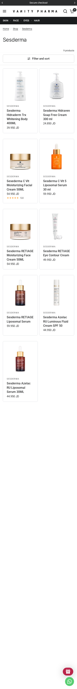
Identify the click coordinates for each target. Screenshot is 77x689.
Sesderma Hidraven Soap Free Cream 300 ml (56, 115)
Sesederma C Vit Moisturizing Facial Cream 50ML (19, 185)
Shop (15, 29)
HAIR (37, 20)
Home (6, 29)
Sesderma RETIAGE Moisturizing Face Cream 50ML (20, 255)
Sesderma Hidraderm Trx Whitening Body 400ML (17, 117)
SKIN (5, 20)
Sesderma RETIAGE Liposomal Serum (20, 319)
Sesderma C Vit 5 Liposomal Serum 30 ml (55, 185)
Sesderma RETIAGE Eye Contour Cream (56, 253)
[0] (71, 11)
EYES (26, 20)
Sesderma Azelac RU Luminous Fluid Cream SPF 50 (55, 321)
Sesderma (27, 29)
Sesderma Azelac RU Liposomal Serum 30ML (18, 388)
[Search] (65, 11)
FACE (16, 20)
